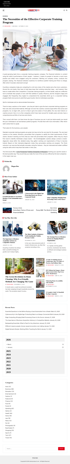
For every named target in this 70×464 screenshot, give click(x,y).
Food (6, 403)
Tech (6, 435)
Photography (9, 425)
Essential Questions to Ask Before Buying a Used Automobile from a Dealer (12, 198)
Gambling (8, 408)
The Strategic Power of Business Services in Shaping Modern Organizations (56, 238)
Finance (7, 401)
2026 (8, 339)
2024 (8, 354)
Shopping (8, 430)
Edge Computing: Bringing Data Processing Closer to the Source (24, 317)
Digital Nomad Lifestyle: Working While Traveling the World (23, 329)
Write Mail (6, 5)
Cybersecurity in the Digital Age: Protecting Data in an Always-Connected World (34, 195)
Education (8, 391)
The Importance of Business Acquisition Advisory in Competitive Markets (11, 240)
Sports (7, 433)
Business (5, 16)
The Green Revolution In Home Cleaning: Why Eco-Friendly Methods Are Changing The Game (19, 279)
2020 (8, 368)
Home (7, 416)
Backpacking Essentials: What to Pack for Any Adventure (22, 323)
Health (7, 413)
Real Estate (8, 428)
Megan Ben (7, 26)
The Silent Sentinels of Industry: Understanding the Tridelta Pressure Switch (34, 236)
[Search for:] (31, 449)
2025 (8, 351)
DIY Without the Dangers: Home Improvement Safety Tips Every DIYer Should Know (55, 272)
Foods (7, 406)
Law (6, 418)
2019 (8, 372)
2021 (8, 365)
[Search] (66, 10)
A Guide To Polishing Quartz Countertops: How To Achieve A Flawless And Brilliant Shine (55, 261)
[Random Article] (64, 10)
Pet (6, 423)
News (7, 420)
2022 (8, 361)
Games (7, 411)
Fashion (7, 396)
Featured (8, 399)
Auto (6, 386)
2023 (8, 358)
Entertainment (9, 394)
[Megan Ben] (6, 169)
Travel (7, 438)
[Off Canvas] (3, 10)
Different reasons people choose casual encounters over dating (24, 326)
